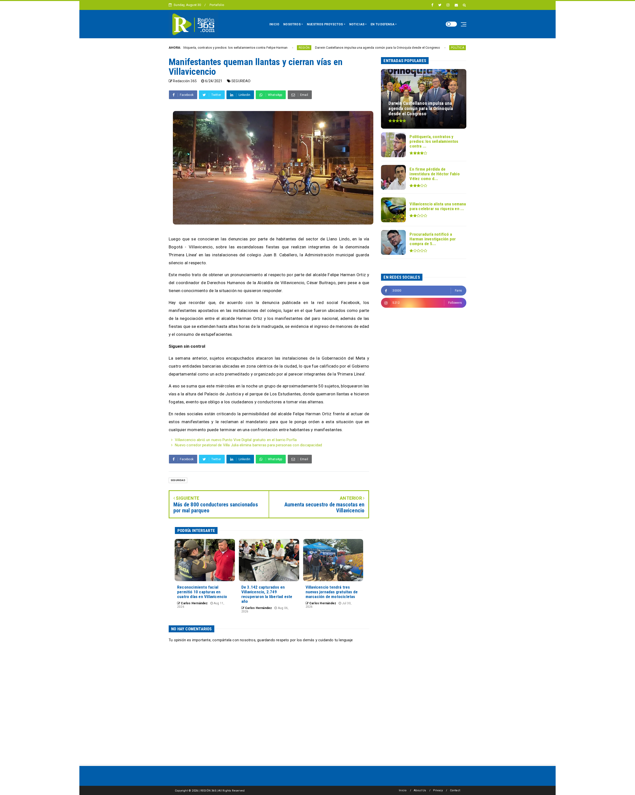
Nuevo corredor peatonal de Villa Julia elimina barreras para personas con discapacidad (248, 445)
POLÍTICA (414, 47)
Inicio (403, 790)
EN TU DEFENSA (382, 24)
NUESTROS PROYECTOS (325, 24)
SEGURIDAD (241, 81)
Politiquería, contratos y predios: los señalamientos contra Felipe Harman (190, 47)
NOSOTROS (292, 24)
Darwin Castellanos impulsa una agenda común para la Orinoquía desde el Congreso (334, 47)
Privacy (438, 790)
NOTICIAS (357, 24)
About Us (420, 790)
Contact (455, 790)
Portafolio (217, 5)
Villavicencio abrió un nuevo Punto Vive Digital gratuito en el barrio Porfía (236, 440)
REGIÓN (260, 47)
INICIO (274, 24)
